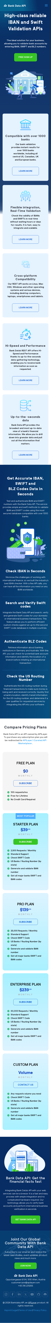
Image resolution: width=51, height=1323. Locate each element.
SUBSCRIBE (25, 783)
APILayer (32, 1303)
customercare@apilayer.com (25, 1282)
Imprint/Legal (10, 1310)
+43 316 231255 (25, 1286)
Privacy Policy (40, 1310)
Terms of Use (25, 1310)
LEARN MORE (25, 171)
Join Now (25, 1266)
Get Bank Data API (25, 1219)
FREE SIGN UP (25, 57)
